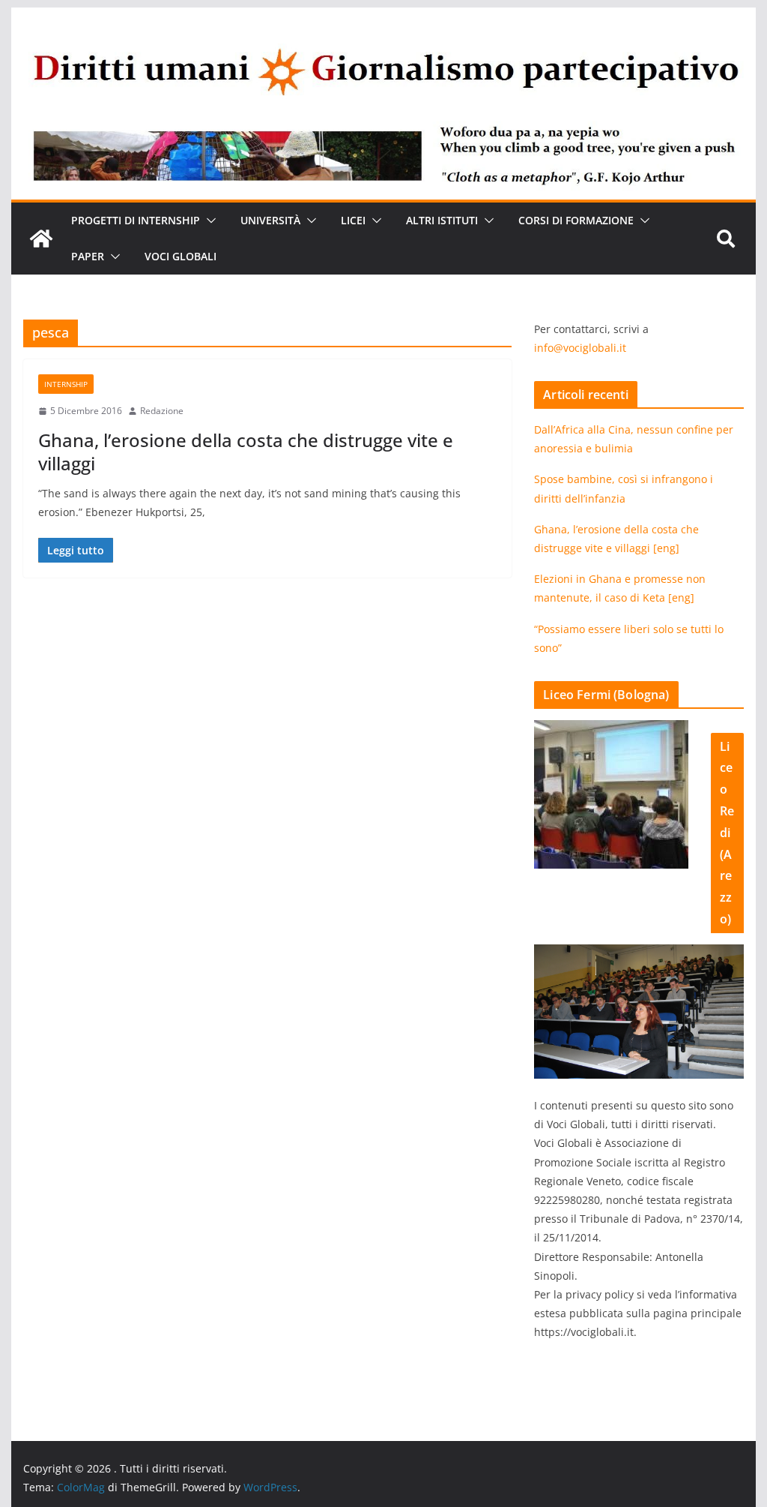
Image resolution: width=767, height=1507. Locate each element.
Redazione (162, 410)
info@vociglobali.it (580, 348)
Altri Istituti (442, 220)
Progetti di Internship (135, 220)
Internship (66, 384)
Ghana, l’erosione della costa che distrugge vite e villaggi (245, 452)
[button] (208, 220)
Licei (353, 220)
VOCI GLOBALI (180, 256)
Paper (87, 256)
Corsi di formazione (576, 220)
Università (270, 220)
